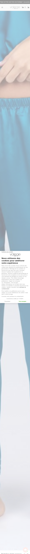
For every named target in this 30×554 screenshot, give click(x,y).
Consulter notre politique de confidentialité (13, 296)
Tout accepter (22, 301)
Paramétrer (7, 301)
